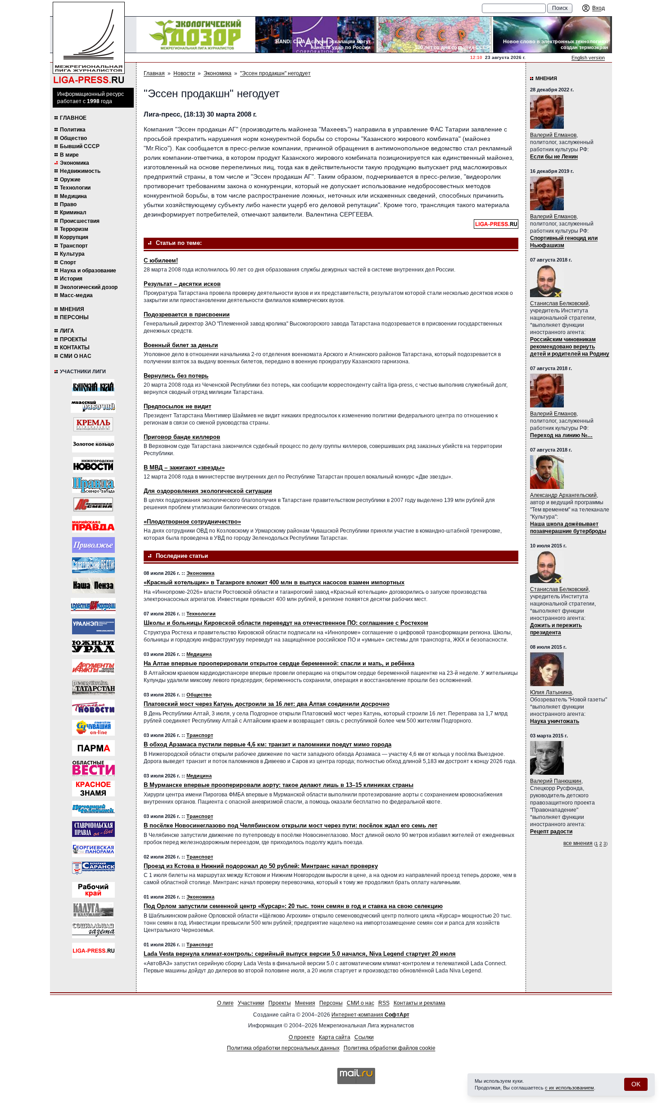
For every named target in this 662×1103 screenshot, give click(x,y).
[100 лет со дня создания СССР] (433, 35)
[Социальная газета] (93, 930)
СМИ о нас (75, 356)
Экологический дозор (89, 287)
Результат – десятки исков (182, 283)
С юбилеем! (161, 260)
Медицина (73, 196)
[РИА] (93, 424)
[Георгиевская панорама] (93, 849)
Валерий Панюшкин (555, 781)
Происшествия (80, 221)
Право (68, 204)
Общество (73, 138)
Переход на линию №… (561, 435)
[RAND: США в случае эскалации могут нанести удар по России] (314, 35)
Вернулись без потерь (176, 375)
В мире (69, 155)
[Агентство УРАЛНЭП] (93, 626)
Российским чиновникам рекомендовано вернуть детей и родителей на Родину (569, 346)
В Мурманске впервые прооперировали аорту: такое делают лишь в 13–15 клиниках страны (278, 785)
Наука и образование (88, 270)
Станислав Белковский (559, 303)
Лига (67, 331)
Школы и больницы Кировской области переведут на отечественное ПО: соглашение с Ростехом (286, 622)
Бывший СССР (80, 146)
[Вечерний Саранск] (93, 869)
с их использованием (569, 1087)
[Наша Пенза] (93, 585)
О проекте (302, 1037)
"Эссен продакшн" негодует (275, 73)
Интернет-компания (370, 1015)
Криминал (73, 212)
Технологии (75, 188)
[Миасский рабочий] (93, 406)
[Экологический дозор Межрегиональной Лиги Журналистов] (195, 35)
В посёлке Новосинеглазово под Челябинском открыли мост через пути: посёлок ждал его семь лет (290, 825)
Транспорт (74, 246)
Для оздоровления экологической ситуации (208, 491)
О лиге (225, 1003)
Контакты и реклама (419, 1003)
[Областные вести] (93, 768)
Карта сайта (334, 1037)
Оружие (70, 179)
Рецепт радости (551, 831)
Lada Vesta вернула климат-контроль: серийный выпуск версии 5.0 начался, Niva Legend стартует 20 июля (300, 953)
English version (588, 57)
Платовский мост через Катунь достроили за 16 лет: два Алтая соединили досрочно (267, 704)
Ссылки (364, 1037)
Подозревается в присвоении (187, 314)
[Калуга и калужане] (93, 910)
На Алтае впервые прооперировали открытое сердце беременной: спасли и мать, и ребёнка (279, 663)
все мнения (578, 843)
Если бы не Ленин (554, 157)
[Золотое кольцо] (93, 444)
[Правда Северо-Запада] (93, 485)
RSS (384, 1003)
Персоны (74, 317)
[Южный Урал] (93, 647)
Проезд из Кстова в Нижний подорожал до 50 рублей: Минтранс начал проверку (261, 866)
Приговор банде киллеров (182, 437)
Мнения (72, 309)
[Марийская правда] (93, 524)
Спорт (68, 262)
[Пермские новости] (93, 707)
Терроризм (74, 229)
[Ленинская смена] (93, 504)
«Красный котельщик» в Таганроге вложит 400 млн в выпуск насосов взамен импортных (274, 582)
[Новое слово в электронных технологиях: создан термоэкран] (552, 35)
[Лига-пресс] (93, 950)
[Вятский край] (93, 387)
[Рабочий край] (93, 890)
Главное (73, 118)
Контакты (75, 347)
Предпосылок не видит (177, 406)
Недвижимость (80, 171)
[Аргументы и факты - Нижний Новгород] (93, 667)
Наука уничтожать (554, 721)
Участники (251, 1003)
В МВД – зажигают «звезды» (184, 467)
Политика (73, 130)
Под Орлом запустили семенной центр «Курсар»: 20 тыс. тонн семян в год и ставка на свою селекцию (293, 906)
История (71, 279)
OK (635, 1084)
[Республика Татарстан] (93, 687)
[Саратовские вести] (93, 565)
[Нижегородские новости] (93, 465)
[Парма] (93, 748)
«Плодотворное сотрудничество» (192, 521)
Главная (154, 73)
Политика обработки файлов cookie (389, 1048)
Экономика (74, 163)
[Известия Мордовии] (93, 606)
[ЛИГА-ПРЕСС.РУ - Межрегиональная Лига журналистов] (89, 43)
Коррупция (74, 237)
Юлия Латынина (551, 692)
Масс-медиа (76, 295)
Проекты (73, 339)
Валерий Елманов (553, 135)
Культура (72, 254)
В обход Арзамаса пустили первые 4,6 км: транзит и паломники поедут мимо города (267, 744)
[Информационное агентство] (93, 545)
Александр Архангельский (563, 495)
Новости (184, 73)
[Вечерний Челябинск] (93, 809)
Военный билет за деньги (181, 345)
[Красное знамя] (93, 788)
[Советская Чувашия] (93, 728)
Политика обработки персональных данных (283, 1048)
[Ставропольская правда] (93, 829)
